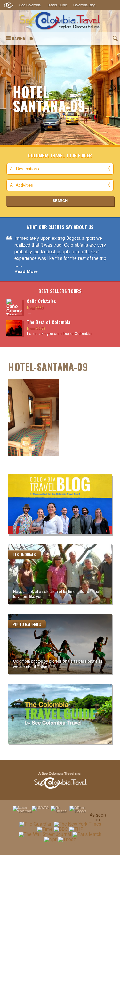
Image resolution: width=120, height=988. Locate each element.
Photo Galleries (27, 624)
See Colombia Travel (60, 780)
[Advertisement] (60, 921)
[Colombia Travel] (60, 21)
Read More (26, 271)
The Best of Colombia (48, 322)
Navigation (23, 38)
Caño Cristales (41, 300)
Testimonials (24, 554)
